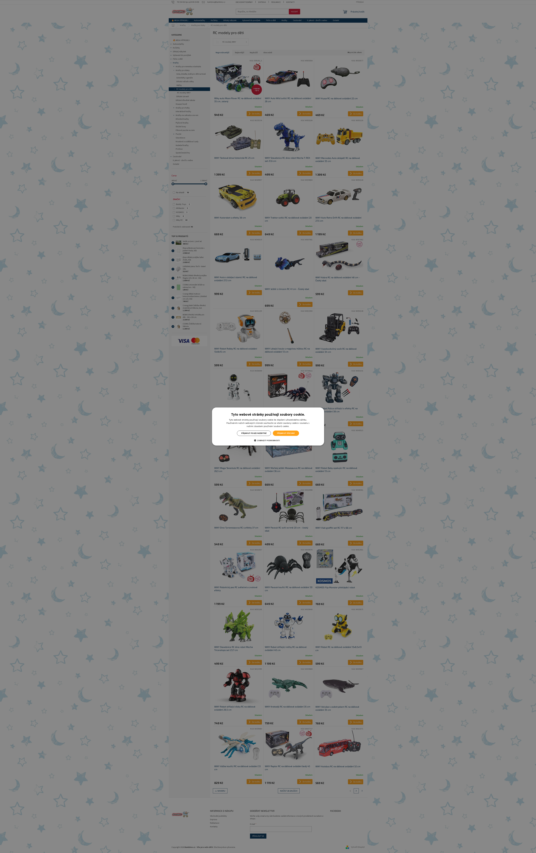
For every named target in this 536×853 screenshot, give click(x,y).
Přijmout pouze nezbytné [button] (254, 433)
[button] (268, 440)
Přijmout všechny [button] (286, 433)
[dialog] (268, 426)
